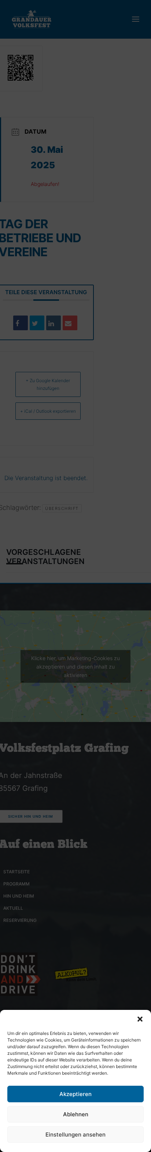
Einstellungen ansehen (75, 1134)
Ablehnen (75, 1114)
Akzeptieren (75, 1094)
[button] (140, 1019)
